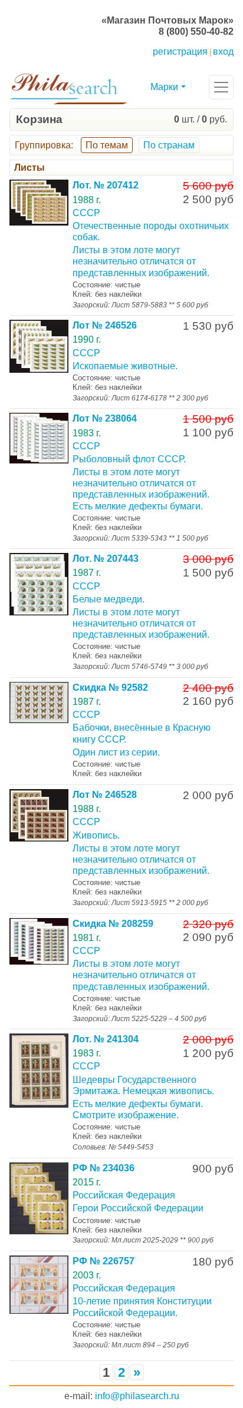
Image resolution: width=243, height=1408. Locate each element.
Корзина (39, 119)
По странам (169, 145)
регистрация (180, 52)
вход (223, 52)
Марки (164, 87)
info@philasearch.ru (137, 1396)
